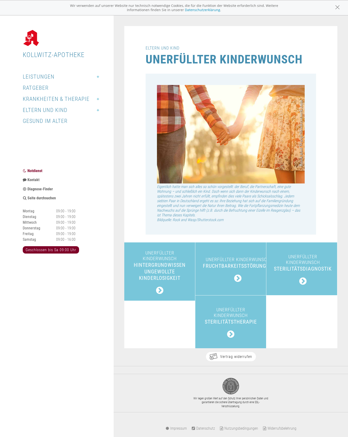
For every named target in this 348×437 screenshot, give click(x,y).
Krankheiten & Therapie (56, 99)
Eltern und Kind (45, 110)
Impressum (178, 428)
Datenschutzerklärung (202, 10)
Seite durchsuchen (41, 198)
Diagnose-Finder (40, 189)
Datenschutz (205, 428)
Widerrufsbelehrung (281, 428)
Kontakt (33, 180)
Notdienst (34, 171)
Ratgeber (36, 88)
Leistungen (38, 76)
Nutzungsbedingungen (240, 428)
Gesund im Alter (45, 121)
